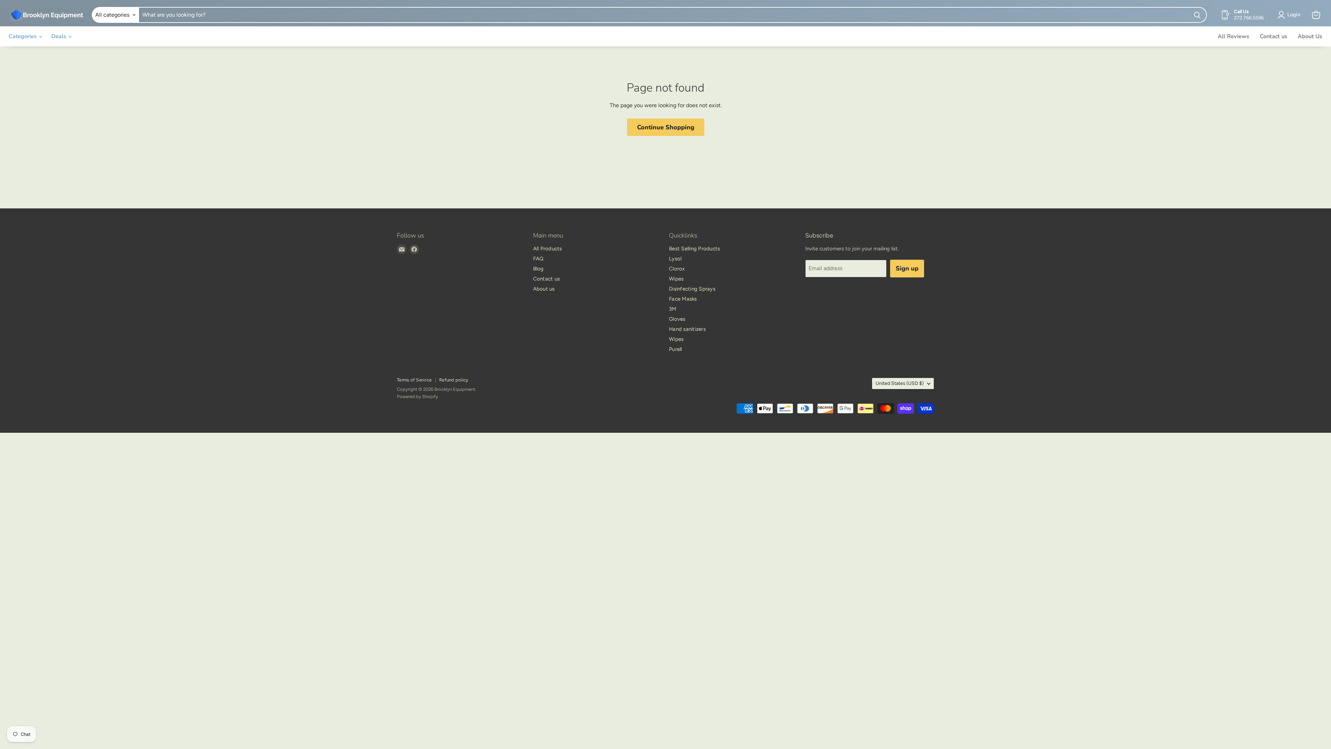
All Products (547, 249)
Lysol (675, 259)
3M (673, 309)
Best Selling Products (694, 249)
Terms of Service (414, 379)
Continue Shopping (665, 127)
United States (900, 383)
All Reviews (1234, 36)
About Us (1310, 36)
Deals (59, 36)
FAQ (538, 259)
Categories (23, 36)
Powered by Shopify (417, 396)
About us (544, 289)
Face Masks (683, 299)
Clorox (677, 269)
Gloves (677, 319)
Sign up (907, 268)
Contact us (1274, 36)
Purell (675, 349)
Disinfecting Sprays (692, 289)
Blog (538, 269)
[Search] (1197, 15)
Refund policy (453, 379)
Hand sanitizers (687, 329)
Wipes (676, 279)
